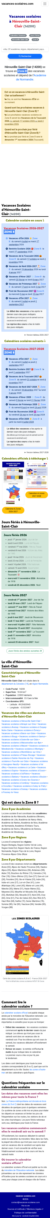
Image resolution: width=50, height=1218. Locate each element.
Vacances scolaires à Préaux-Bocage (18, 755)
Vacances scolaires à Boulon (33, 777)
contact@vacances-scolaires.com (25, 1202)
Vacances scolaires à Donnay (15, 789)
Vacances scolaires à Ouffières (16, 773)
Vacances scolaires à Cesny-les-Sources (20, 780)
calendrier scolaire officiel (16, 1013)
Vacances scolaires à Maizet (14, 746)
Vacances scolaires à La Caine (22, 767)
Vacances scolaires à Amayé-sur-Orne (19, 724)
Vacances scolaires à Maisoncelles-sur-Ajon (22, 742)
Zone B (35, 40)
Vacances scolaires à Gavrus (32, 736)
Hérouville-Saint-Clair (20, 40)
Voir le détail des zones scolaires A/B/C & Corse (25, 981)
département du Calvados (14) (15, 684)
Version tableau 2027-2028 (37, 452)
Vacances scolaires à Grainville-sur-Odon (20, 739)
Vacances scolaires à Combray (15, 783)
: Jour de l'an (26, 600)
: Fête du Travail (25, 607)
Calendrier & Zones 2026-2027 (13, 510)
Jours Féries (35, 35)
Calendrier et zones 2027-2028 (36, 494)
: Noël (24, 585)
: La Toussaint (26, 632)
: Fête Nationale (26, 624)
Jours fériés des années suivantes (24, 651)
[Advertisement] (25, 172)
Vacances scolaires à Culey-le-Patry (29, 786)
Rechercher (26, 56)
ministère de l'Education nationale (19, 1170)
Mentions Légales (34, 1209)
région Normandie (40, 684)
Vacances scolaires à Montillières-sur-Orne (21, 752)
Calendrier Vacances (18, 35)
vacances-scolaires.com (17, 3)
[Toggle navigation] (44, 3)
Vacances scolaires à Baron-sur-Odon (18, 733)
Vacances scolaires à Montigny (29, 749)
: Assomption (25, 628)
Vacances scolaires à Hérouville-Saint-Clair (21, 721)
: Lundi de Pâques (25, 603)
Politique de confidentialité (25, 1213)
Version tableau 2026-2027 (37, 335)
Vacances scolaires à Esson (32, 770)
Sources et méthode (16, 1209)
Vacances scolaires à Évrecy (27, 730)
